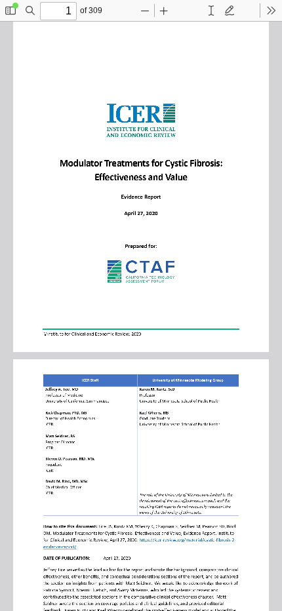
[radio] (211, 10)
